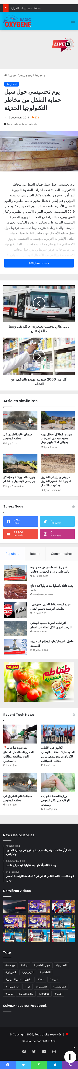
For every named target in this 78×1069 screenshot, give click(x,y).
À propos (44, 993)
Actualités (25, 75)
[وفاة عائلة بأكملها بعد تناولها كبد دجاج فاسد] (15, 591)
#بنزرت (54, 979)
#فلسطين (41, 986)
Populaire (12, 554)
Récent (35, 554)
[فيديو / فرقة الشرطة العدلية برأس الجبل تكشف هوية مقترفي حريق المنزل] (14, 906)
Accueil (12, 75)
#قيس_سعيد (59, 986)
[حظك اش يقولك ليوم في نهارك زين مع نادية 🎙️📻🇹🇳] (14, 935)
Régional (40, 75)
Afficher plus (38, 263)
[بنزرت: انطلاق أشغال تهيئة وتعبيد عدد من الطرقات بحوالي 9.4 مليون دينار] (58, 420)
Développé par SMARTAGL (39, 1041)
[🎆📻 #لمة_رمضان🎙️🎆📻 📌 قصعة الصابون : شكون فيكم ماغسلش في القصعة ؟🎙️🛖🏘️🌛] (63, 906)
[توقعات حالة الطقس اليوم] (14, 921)
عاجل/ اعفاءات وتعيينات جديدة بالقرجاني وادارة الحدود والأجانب (49, 569)
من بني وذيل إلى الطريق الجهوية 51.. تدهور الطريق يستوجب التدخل (56, 481)
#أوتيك (24, 965)
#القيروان (10, 972)
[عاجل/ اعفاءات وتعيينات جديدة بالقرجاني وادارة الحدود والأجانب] (15, 573)
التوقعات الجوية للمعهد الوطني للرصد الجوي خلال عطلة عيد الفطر (51, 625)
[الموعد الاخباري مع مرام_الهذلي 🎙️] (39, 921)
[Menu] (73, 22)
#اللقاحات (45, 972)
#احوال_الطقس (42, 965)
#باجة (41, 979)
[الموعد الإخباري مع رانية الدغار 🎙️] (39, 906)
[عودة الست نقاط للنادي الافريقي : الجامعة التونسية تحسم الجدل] (15, 610)
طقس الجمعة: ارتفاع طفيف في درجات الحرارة (37, 8)
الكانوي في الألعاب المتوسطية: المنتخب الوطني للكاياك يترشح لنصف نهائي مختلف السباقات (58, 754)
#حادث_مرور (12, 986)
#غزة (27, 986)
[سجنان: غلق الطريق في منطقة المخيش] (20, 420)
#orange (10, 965)
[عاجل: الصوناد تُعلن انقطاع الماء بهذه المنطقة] (15, 647)
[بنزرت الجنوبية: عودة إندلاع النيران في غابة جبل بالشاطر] (20, 463)
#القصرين (61, 965)
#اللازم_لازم (28, 972)
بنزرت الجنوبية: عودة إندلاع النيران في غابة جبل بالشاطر (20, 479)
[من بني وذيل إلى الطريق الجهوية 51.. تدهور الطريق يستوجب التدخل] (58, 463)
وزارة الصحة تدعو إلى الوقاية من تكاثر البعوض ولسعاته (55, 800)
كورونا (58, 993)
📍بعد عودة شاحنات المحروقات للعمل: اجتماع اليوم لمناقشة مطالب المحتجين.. (18, 754)
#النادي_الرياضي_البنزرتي (18, 979)
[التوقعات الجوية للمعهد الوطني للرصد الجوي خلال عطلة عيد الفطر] (15, 628)
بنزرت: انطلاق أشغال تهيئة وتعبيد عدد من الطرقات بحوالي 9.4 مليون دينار (56, 438)
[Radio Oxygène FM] (17, 21)
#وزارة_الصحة (26, 993)
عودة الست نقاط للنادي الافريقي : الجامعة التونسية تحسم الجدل (50, 606)
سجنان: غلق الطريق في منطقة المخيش (17, 436)
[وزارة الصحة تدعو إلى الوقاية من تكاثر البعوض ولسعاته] (58, 782)
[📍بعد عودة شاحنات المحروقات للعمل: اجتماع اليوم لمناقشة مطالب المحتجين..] (20, 734)
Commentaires (62, 554)
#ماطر (9, 993)
